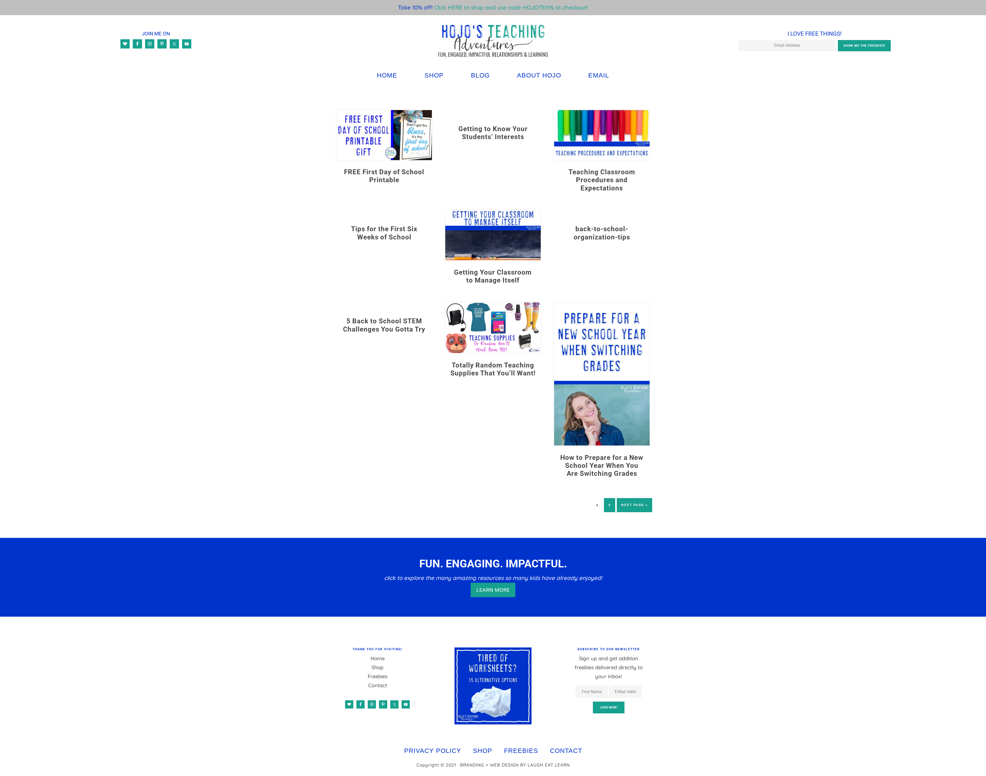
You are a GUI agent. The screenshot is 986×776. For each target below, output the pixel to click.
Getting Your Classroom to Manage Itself (493, 276)
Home (378, 658)
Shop (377, 667)
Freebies (377, 676)
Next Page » (634, 507)
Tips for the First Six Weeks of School (384, 233)
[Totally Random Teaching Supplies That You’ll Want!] (493, 351)
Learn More (493, 590)
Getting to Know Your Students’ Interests (493, 133)
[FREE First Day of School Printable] (384, 158)
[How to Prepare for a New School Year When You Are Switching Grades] (602, 443)
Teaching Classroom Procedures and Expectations (601, 180)
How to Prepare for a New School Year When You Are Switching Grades (601, 465)
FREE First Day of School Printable (384, 176)
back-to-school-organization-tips (602, 233)
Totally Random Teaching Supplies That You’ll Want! (493, 369)
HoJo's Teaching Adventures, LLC (493, 41)
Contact (377, 685)
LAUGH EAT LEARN (549, 765)
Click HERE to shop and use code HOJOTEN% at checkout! (511, 7)
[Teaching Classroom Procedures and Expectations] (602, 158)
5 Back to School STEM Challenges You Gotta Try (384, 325)
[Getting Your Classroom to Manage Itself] (493, 258)
